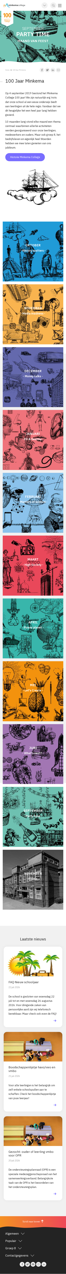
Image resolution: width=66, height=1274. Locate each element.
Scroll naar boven (31, 1221)
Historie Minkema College (25, 157)
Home (7, 70)
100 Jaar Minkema (19, 70)
